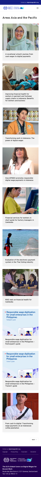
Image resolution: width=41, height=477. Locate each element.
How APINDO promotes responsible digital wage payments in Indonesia (19, 179)
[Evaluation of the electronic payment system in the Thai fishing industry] (20, 242)
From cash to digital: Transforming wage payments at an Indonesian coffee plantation (19, 426)
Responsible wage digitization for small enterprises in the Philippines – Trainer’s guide (20, 384)
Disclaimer (33, 451)
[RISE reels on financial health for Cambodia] (20, 282)
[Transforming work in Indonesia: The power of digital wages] (20, 121)
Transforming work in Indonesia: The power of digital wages (19, 139)
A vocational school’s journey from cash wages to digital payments (19, 55)
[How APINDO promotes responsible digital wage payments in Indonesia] (20, 160)
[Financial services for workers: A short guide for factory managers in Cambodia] (20, 200)
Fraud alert (24, 451)
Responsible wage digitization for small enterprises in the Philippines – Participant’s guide (20, 342)
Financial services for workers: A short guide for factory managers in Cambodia (19, 220)
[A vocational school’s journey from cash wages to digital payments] (20, 37)
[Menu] (38, 8)
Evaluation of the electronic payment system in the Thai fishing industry (20, 261)
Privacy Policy (14, 451)
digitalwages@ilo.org (33, 2)
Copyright (5, 451)
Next (33, 439)
